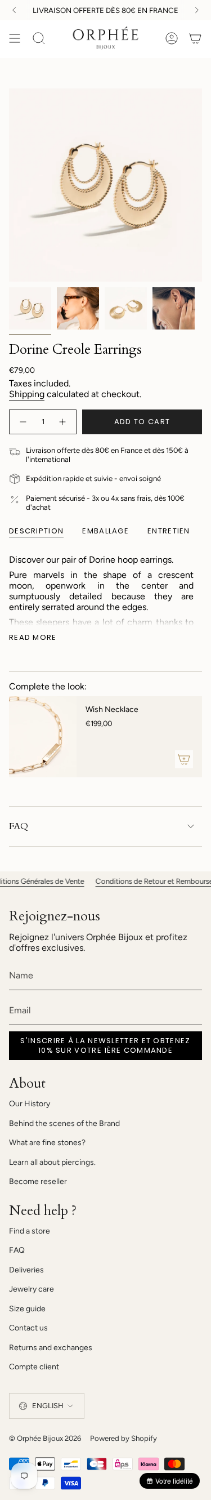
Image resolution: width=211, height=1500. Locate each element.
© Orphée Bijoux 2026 (45, 1438)
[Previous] (14, 10)
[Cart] (195, 38)
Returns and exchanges (50, 1347)
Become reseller (38, 1181)
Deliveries (26, 1270)
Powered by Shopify (123, 1438)
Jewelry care (31, 1289)
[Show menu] (14, 38)
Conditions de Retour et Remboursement (142, 880)
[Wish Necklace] (43, 736)
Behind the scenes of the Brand (64, 1123)
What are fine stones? (47, 1142)
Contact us (28, 1328)
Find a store (29, 1231)
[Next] (197, 10)
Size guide (27, 1309)
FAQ (18, 826)
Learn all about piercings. (52, 1162)
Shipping (26, 394)
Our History (29, 1104)
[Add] (184, 759)
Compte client (34, 1367)
